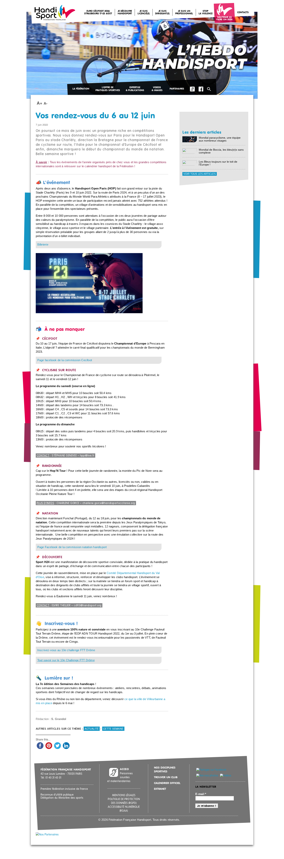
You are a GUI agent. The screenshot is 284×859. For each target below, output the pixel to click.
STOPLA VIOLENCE (206, 12)
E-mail (200, 794)
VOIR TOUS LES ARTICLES (199, 173)
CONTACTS (243, 12)
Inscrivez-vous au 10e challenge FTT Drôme (66, 650)
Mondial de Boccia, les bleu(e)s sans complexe (221, 151)
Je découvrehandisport (125, 12)
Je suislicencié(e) (144, 12)
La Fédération (80, 89)
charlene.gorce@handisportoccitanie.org (108, 503)
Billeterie (42, 244)
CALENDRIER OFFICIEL (167, 783)
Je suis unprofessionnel (184, 12)
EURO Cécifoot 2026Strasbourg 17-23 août (98, 12)
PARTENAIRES (177, 89)
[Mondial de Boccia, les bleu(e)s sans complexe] (189, 150)
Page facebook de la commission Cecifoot (64, 360)
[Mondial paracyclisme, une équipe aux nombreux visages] (189, 139)
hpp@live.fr (87, 455)
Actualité (92, 728)
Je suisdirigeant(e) (162, 12)
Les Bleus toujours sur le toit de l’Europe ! (218, 163)
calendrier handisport (98, 166)
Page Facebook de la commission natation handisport (72, 547)
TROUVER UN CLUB (166, 777)
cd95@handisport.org (87, 605)
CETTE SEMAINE (113, 728)
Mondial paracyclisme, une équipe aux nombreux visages (220, 139)
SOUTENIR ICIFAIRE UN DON (224, 18)
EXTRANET (160, 789)
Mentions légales (123, 795)
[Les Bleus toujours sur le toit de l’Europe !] (189, 162)
